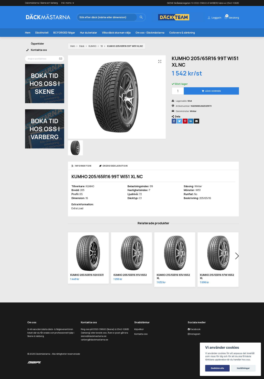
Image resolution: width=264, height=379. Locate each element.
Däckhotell (41, 32)
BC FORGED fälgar (64, 32)
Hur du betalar (88, 32)
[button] (237, 256)
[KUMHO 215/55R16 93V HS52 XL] (175, 253)
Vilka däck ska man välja (116, 32)
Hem (27, 32)
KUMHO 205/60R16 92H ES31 (87, 275)
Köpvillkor (139, 329)
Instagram (195, 333)
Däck (81, 46)
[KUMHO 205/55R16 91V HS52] (132, 253)
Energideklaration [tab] (115, 165)
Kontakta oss (39, 50)
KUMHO (92, 46)
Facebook (195, 329)
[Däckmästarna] (52, 17)
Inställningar (243, 368)
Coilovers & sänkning (182, 32)
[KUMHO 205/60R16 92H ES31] (88, 253)
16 (102, 46)
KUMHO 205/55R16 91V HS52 (130, 275)
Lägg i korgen (213, 91)
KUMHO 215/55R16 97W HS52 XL (217, 276)
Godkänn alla (217, 368)
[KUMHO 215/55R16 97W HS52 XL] (218, 253)
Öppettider (37, 43)
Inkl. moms (66, 2)
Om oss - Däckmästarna (150, 32)
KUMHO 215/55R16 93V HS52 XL (173, 276)
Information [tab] (82, 165)
